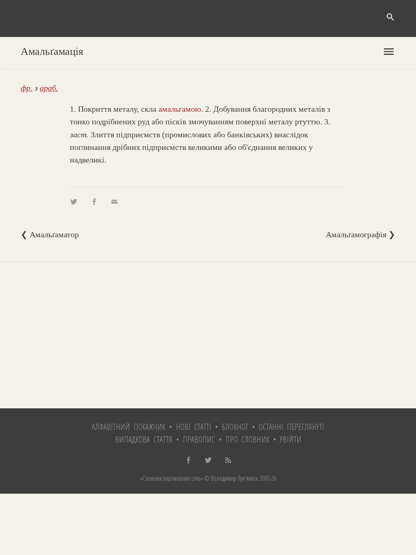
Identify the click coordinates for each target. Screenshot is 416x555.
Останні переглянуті (291, 426)
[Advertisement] (208, 335)
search (390, 17)
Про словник (247, 439)
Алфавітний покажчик (128, 426)
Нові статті (193, 426)
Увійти (290, 439)
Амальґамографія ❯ (360, 234)
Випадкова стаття (143, 439)
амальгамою (179, 108)
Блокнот (235, 426)
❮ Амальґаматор (50, 234)
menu (388, 51)
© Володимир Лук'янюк (230, 478)
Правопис (199, 439)
